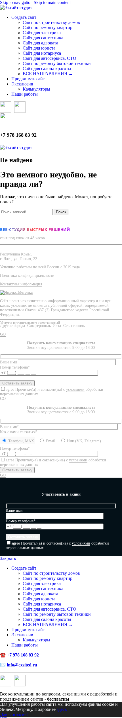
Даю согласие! (14, 714)
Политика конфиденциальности (27, 275)
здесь (62, 709)
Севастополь (74, 326)
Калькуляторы (36, 89)
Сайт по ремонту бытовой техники (57, 63)
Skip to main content (52, 2)
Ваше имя (9, 362)
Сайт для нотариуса (42, 53)
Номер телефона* (15, 448)
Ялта (57, 326)
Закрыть (8, 558)
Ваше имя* (10, 427)
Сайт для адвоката (40, 42)
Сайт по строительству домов (51, 22)
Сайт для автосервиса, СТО (49, 58)
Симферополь (39, 326)
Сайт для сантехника (43, 37)
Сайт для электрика (42, 32)
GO (3, 334)
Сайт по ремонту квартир (47, 27)
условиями (75, 389)
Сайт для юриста (39, 48)
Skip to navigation (17, 2)
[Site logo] (16, 7)
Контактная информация (21, 284)
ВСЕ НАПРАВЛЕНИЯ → (48, 73)
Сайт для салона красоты (47, 68)
